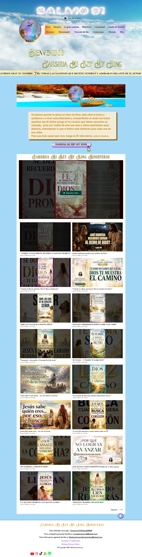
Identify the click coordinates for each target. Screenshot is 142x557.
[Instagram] (37, 554)
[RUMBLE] (45, 554)
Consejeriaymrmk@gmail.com (85, 534)
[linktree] (49, 554)
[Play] (66, 18)
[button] (116, 26)
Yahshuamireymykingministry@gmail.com (85, 537)
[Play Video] (45, 239)
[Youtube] (32, 554)
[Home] (120, 515)
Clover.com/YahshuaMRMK (81, 531)
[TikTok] (41, 554)
